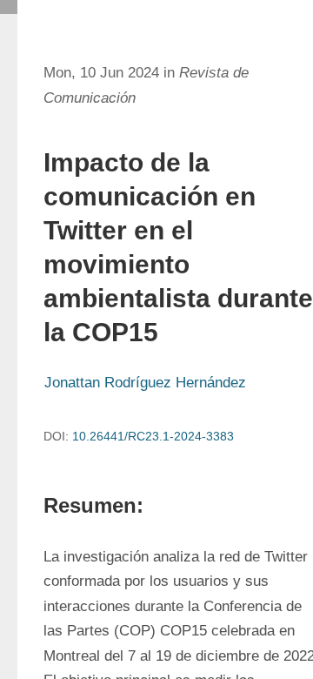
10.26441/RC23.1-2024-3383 (153, 436)
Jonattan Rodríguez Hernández (145, 382)
